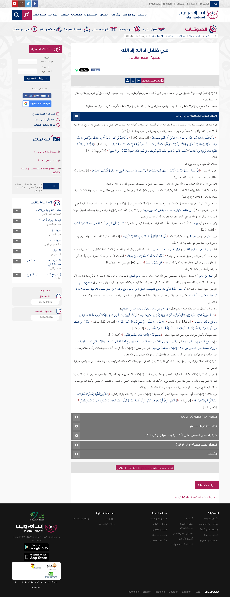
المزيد (51, 186)
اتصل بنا (19, 582)
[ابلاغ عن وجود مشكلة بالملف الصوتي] (127, 80)
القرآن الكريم (149, 29)
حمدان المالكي (55, 268)
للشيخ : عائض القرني (144, 58)
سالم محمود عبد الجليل (52, 244)
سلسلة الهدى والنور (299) (48, 210)
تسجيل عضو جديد (44, 119)
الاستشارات (90, 14)
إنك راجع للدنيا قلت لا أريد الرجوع (44, 275)
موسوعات (129, 14)
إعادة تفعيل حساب (44, 124)
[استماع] (138, 80)
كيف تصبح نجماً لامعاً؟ (50, 220)
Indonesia (154, 3)
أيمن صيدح (56, 254)
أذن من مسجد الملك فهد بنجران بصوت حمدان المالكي (42, 263)
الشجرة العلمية (73, 29)
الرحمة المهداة (158, 518)
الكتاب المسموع (209, 540)
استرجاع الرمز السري (43, 113)
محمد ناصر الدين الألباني (51, 214)
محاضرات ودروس (209, 524)
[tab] (145, 116)
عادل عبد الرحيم (54, 224)
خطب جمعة (211, 535)
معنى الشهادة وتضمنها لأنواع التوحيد (195, 497)
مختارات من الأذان (183, 533)
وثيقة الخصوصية (49, 582)
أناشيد (189, 518)
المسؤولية (56, 251)
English (167, 3)
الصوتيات (76, 14)
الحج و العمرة (159, 529)
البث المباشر (47, 29)
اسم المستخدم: (46, 59)
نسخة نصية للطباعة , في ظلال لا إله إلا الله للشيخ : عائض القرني (144, 468)
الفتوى (104, 14)
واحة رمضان (160, 524)
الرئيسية (142, 14)
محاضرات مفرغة (209, 529)
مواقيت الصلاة (106, 524)
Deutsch (192, 3)
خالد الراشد (56, 278)
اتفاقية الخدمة (32, 582)
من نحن (36, 587)
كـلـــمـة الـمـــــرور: (46, 69)
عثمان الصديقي (55, 234)
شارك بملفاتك (21, 29)
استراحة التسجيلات (182, 544)
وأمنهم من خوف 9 (48, 151)
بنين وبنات (39, 14)
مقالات (115, 14)
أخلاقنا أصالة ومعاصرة (46, 172)
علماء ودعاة (126, 29)
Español (204, 3)
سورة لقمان (56, 230)
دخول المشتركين (37, 78)
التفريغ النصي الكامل (151, 81)
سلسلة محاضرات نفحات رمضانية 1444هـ (41, 161)
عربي (214, 3)
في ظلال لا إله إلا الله (144, 50)
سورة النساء (55, 240)
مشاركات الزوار (81, 518)
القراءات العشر (100, 29)
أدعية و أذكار (186, 539)
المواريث (52, 14)
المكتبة (64, 14)
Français (179, 3)
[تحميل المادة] (132, 80)
